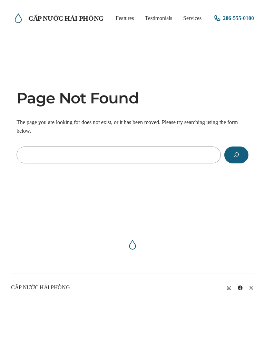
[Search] (236, 155)
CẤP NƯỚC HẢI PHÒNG (66, 18)
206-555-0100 (238, 18)
